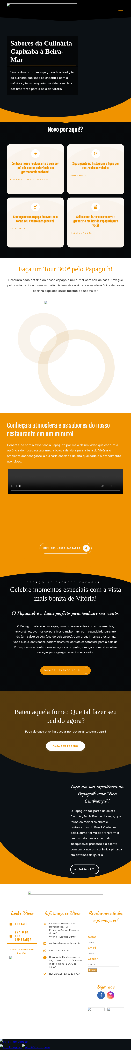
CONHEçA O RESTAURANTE (27, 179)
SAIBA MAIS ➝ (20, 228)
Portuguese (19, 1042)
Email (92, 948)
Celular (93, 959)
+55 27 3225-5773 (59, 950)
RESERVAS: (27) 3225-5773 (64, 973)
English (16, 1047)
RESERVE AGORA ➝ (83, 233)
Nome (92, 937)
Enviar (92, 970)
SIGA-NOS (77, 175)
